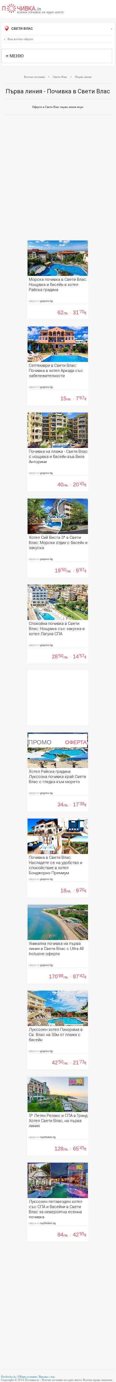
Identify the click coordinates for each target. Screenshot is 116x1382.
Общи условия (27, 1376)
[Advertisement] (58, 178)
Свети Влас (22, 29)
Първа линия (83, 76)
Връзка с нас (47, 1376)
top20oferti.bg (48, 1137)
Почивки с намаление (33, 9)
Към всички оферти (20, 39)
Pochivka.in (8, 1376)
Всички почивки (34, 76)
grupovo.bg (46, 300)
